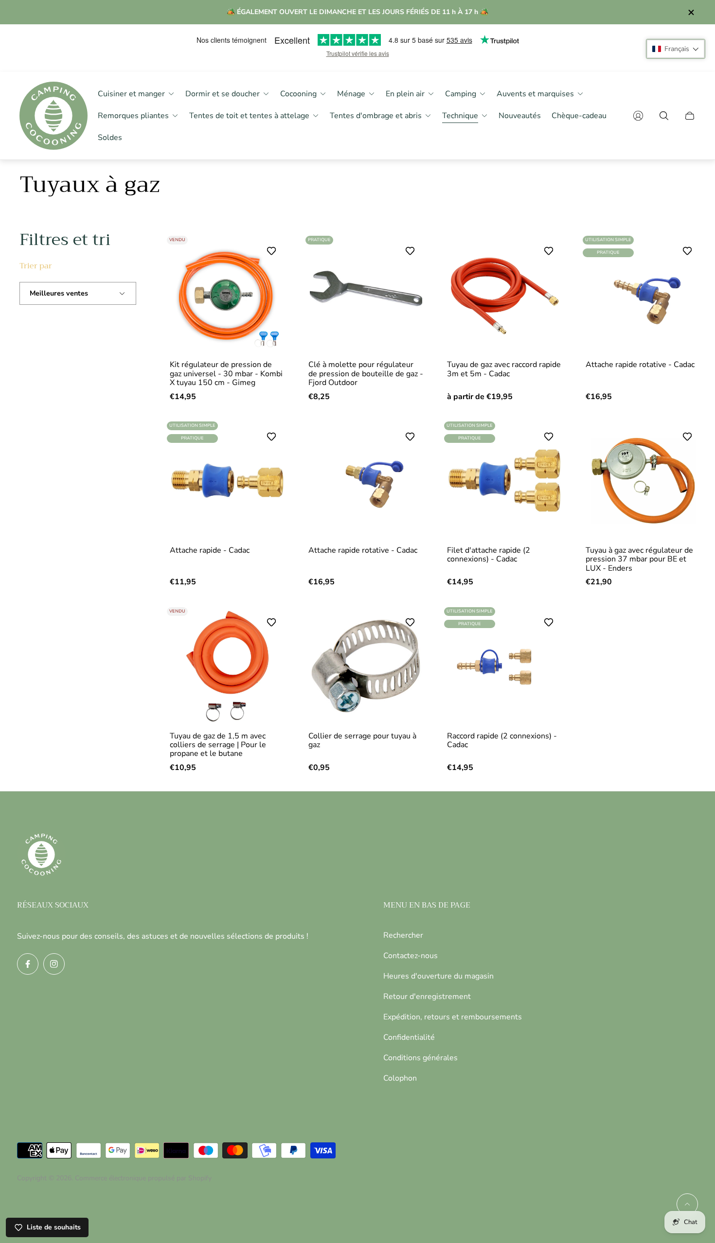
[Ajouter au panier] (407, 254)
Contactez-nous (410, 955)
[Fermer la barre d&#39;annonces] (690, 12)
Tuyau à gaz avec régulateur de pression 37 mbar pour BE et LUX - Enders (639, 559)
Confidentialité (409, 1037)
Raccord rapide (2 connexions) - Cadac (502, 741)
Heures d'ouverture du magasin (438, 976)
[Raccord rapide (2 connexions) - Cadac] (504, 666)
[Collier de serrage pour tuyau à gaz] (366, 666)
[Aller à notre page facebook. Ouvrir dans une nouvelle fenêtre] (27, 964)
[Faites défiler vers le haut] (687, 1204)
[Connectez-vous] (638, 115)
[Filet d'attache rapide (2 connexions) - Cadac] (504, 480)
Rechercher (403, 935)
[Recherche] (664, 115)
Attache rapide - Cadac (210, 550)
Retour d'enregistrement (427, 996)
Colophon (400, 1078)
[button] (675, 48)
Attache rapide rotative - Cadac (640, 364)
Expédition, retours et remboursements (452, 1017)
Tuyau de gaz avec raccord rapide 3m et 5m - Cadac (504, 369)
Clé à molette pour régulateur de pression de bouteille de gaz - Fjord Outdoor (365, 373)
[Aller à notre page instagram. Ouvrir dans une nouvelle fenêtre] (54, 964)
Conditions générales (420, 1057)
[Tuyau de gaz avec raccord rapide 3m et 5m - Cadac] (504, 295)
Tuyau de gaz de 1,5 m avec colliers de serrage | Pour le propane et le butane (218, 745)
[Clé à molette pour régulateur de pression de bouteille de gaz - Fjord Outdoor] (366, 295)
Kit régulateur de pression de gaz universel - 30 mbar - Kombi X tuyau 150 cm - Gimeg (226, 373)
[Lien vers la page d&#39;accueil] (41, 855)
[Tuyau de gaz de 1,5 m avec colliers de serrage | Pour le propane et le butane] (227, 666)
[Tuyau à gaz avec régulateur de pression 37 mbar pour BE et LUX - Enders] (643, 480)
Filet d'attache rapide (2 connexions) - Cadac (488, 555)
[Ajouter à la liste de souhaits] (271, 251)
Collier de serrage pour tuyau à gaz (362, 741)
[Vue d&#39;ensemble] (546, 254)
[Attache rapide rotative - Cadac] (643, 295)
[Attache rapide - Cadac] (227, 480)
